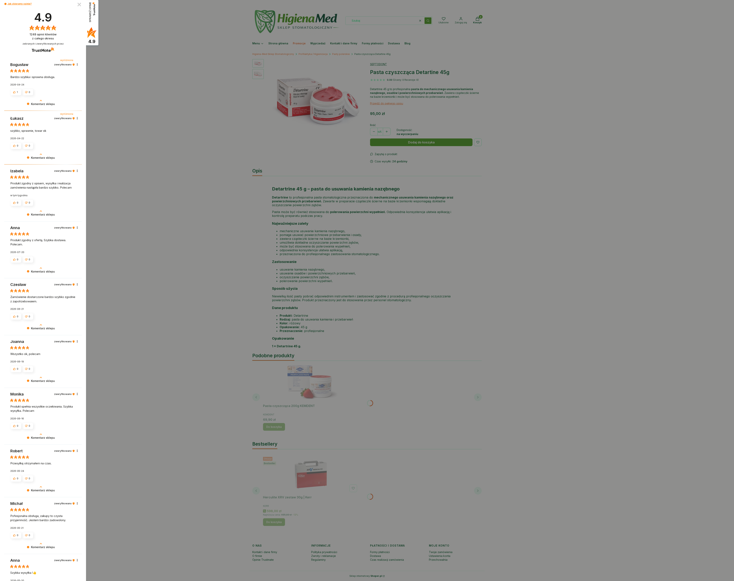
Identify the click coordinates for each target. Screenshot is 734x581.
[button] (5, 4)
